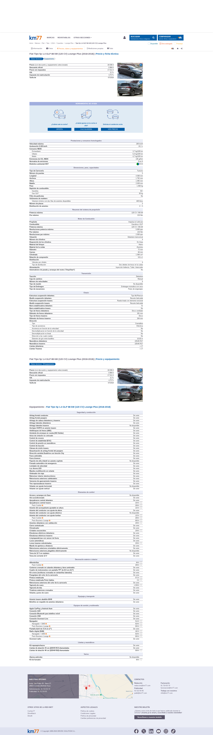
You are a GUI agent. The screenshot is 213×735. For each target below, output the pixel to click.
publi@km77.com (140, 693)
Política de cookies (87, 711)
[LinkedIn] (151, 731)
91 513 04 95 (42, 691)
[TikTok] (173, 731)
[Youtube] (158, 731)
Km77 (36, 37)
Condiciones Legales (88, 713)
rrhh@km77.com (167, 693)
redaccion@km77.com (142, 685)
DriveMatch (32, 713)
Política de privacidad (88, 716)
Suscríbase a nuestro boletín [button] (149, 717)
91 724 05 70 (45, 689)
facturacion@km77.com (169, 688)
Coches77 (31, 711)
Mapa (49, 686)
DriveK (30, 716)
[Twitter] (144, 731)
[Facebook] (136, 731)
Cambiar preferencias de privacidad (93, 718)
